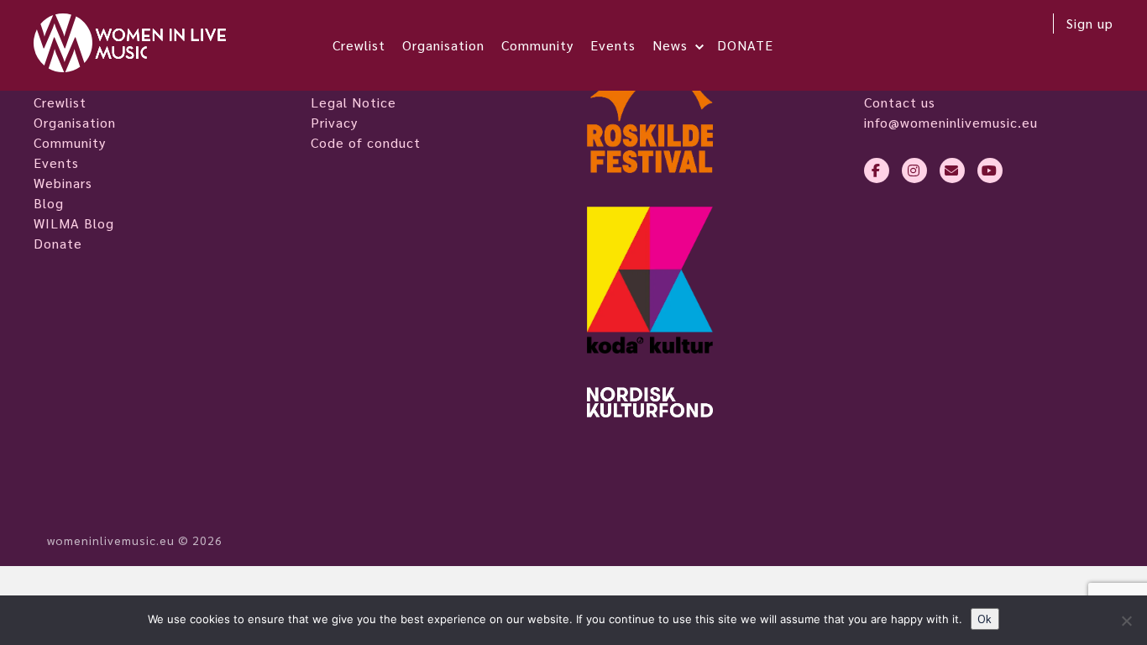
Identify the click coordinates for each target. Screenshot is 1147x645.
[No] (1126, 620)
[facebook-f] (876, 170)
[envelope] (952, 170)
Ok (984, 618)
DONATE (745, 45)
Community (537, 45)
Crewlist (359, 45)
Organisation (443, 45)
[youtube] (990, 170)
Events (613, 45)
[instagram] (914, 170)
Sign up (1089, 23)
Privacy (334, 122)
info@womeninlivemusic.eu (951, 122)
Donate (58, 243)
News (670, 45)
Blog (49, 203)
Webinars (63, 182)
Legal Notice (353, 102)
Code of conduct (366, 142)
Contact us (899, 102)
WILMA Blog (74, 223)
